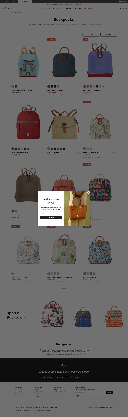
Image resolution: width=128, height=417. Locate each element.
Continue (51, 217)
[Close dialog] (88, 192)
